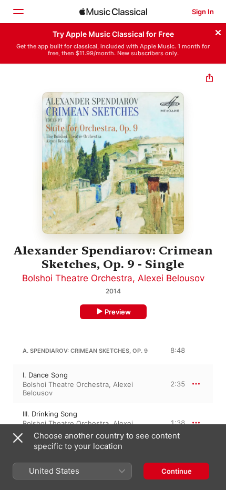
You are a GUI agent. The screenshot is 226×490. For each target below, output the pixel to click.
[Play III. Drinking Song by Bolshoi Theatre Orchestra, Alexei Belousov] (7, 422)
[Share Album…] (209, 79)
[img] (113, 11)
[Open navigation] (17, 11)
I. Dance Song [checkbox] (45, 375)
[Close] (218, 31)
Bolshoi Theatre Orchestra (77, 278)
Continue (176, 471)
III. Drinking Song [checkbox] (50, 414)
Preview (118, 312)
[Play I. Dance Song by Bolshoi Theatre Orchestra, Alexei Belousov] (7, 384)
